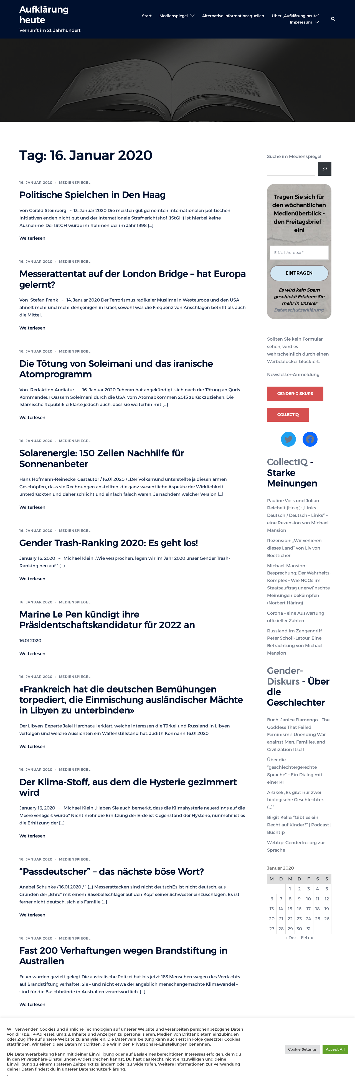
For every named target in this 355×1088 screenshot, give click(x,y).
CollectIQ (288, 414)
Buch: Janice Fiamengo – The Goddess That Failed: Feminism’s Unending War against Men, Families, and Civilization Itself (298, 734)
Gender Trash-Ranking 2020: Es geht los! (108, 542)
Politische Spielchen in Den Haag (92, 194)
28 (281, 928)
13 (272, 908)
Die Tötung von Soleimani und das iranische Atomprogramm (116, 368)
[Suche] (324, 169)
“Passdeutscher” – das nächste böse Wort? (111, 871)
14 (281, 908)
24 (308, 918)
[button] (333, 19)
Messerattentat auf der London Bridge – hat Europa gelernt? (132, 279)
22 (290, 918)
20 (272, 918)
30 (299, 928)
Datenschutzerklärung (298, 310)
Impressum (301, 22)
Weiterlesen (32, 238)
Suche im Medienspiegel (294, 156)
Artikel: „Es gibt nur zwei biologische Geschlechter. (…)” (295, 800)
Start (147, 15)
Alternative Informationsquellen (233, 15)
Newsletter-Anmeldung (293, 374)
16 (299, 908)
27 (271, 928)
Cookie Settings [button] (302, 1049)
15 (290, 908)
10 (308, 898)
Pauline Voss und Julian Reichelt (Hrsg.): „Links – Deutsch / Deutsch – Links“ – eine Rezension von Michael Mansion (298, 515)
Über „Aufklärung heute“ (295, 15)
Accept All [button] (335, 1049)
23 (299, 918)
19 (326, 908)
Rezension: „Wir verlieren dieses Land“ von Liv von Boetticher (294, 548)
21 (281, 918)
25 (317, 918)
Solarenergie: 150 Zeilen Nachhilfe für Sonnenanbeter (101, 458)
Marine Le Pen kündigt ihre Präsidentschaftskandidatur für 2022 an (107, 619)
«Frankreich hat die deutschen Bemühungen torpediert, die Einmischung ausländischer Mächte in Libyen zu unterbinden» (131, 700)
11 (317, 898)
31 (308, 928)
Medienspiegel (173, 15)
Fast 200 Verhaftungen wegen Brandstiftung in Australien (123, 955)
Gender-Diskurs (295, 393)
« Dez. (291, 937)
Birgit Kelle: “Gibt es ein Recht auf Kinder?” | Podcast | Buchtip (299, 825)
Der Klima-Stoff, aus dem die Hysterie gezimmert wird (128, 787)
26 (326, 918)
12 (327, 898)
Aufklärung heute (44, 14)
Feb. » (307, 937)
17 (308, 908)
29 (290, 928)
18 (317, 908)
